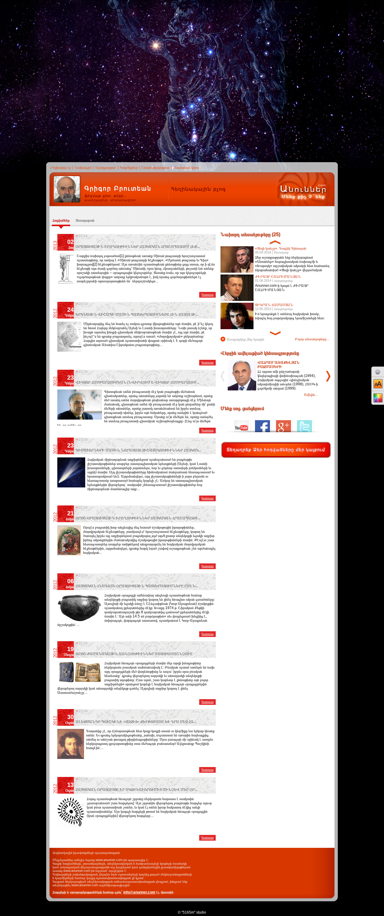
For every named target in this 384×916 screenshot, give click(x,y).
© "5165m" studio (192, 912)
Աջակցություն (105, 167)
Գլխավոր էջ (61, 167)
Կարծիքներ (129, 167)
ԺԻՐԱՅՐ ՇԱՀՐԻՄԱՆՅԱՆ (278, 276)
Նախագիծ (83, 167)
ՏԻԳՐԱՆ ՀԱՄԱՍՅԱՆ (274, 305)
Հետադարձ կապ (186, 167)
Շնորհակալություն (156, 167)
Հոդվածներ (61, 220)
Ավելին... (311, 395)
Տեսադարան (85, 220)
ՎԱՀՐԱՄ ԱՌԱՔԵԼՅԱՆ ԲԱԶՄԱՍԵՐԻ (278, 364)
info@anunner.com (139, 892)
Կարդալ (207, 295)
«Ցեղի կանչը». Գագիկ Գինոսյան (280, 248)
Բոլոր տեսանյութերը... (312, 339)
